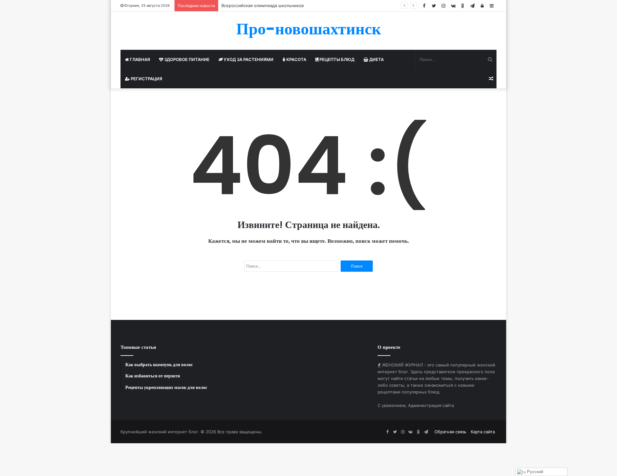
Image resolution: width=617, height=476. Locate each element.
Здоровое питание (186, 59)
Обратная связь (450, 431)
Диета (376, 59)
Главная (139, 59)
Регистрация (146, 78)
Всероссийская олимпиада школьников (262, 5)
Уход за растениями (248, 59)
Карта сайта (483, 431)
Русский (534, 471)
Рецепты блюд (336, 59)
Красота (295, 59)
